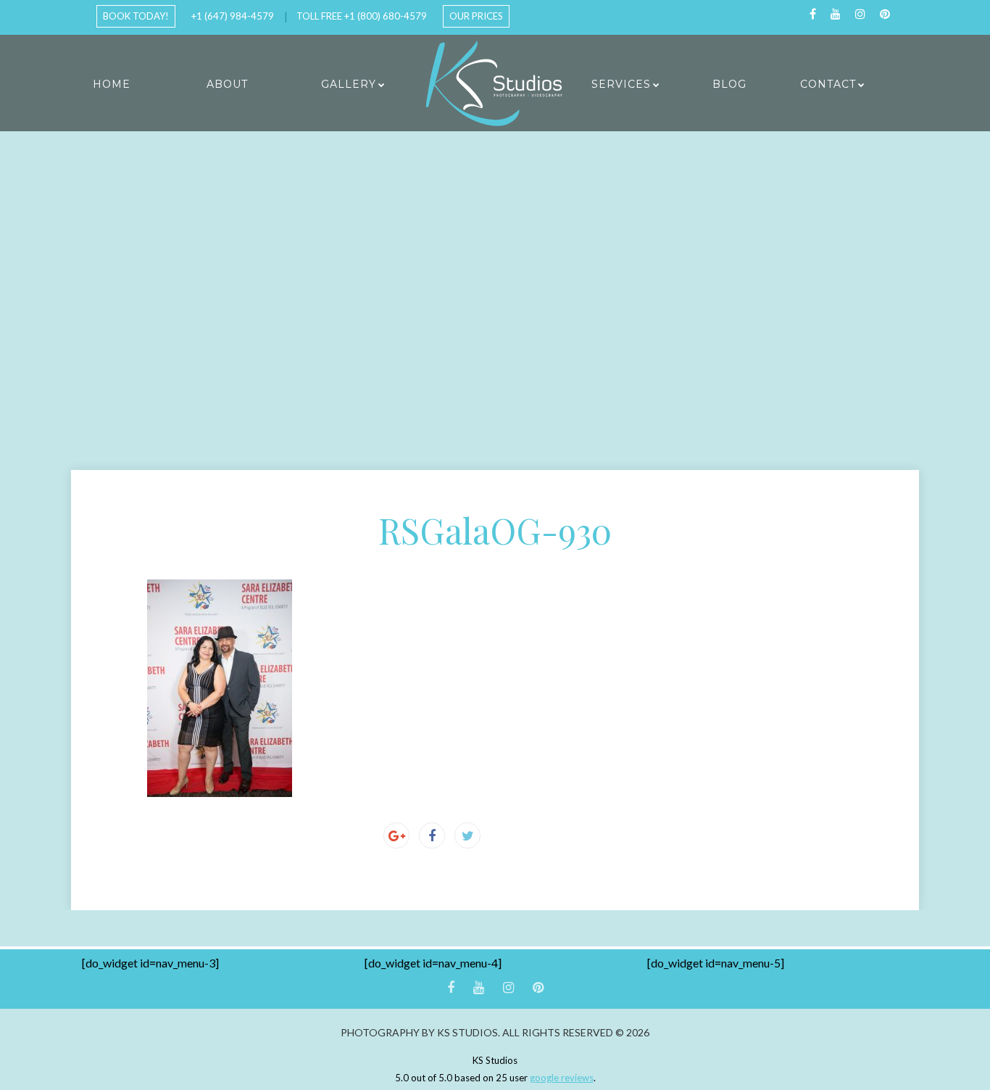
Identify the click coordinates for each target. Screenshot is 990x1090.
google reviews (562, 1077)
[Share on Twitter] (467, 835)
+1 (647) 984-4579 (232, 16)
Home (111, 84)
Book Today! (136, 16)
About (227, 84)
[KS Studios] (495, 83)
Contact (828, 84)
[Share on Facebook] (432, 835)
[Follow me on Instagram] (860, 14)
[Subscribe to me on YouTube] (835, 14)
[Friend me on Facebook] (812, 14)
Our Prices (476, 16)
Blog (729, 84)
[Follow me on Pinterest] (885, 14)
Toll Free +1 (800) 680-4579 (361, 16)
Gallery (348, 84)
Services (621, 84)
